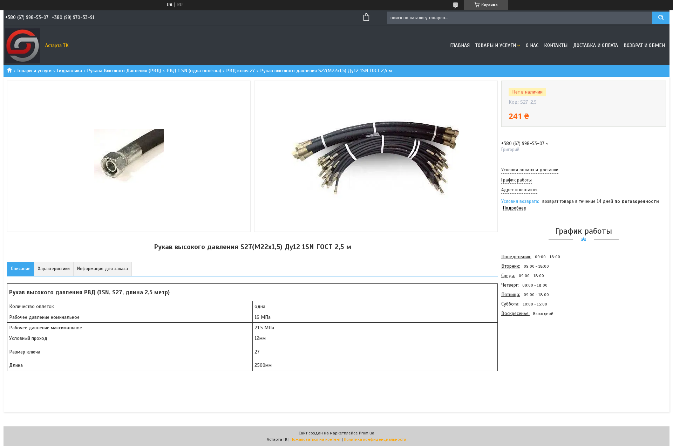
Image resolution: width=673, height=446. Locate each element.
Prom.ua (366, 433)
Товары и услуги (495, 45)
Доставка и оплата (595, 45)
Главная (460, 45)
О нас (532, 45)
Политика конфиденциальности (375, 439)
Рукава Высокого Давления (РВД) (124, 71)
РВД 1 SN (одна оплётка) (193, 71)
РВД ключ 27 (240, 71)
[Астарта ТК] (22, 45)
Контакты (555, 45)
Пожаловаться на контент (316, 439)
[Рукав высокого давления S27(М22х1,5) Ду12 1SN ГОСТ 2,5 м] (526, 355)
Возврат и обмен (644, 45)
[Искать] (660, 18)
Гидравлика (69, 71)
